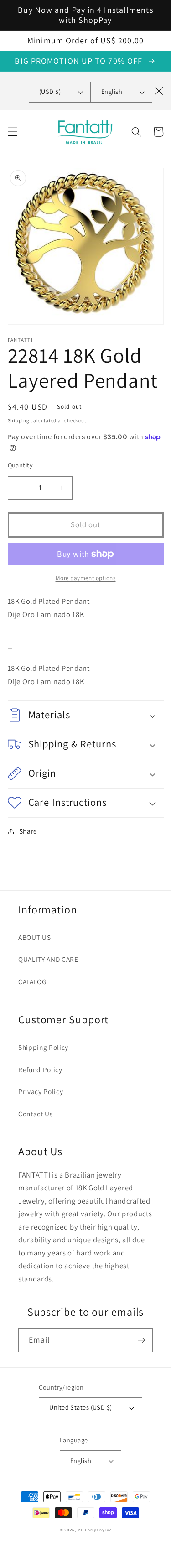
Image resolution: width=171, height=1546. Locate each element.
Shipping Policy (43, 1047)
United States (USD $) (80, 1407)
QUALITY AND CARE (48, 959)
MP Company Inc (95, 1530)
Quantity (20, 465)
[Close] (159, 91)
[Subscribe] (141, 1340)
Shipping (19, 420)
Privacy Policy (40, 1091)
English (111, 91)
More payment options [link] (86, 578)
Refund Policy (40, 1069)
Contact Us (35, 1113)
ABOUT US (34, 937)
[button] (12, 132)
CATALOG (32, 981)
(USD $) (50, 91)
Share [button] (28, 830)
